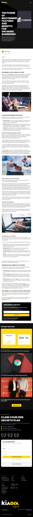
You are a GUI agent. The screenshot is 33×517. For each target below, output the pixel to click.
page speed (27, 205)
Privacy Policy (15, 318)
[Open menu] (30, 2)
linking (17, 279)
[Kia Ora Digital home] (4, 2)
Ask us (7, 288)
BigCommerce (11, 74)
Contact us (9, 298)
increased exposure (5, 151)
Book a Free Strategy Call (16, 463)
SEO (16, 121)
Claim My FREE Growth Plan (16, 456)
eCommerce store (14, 181)
